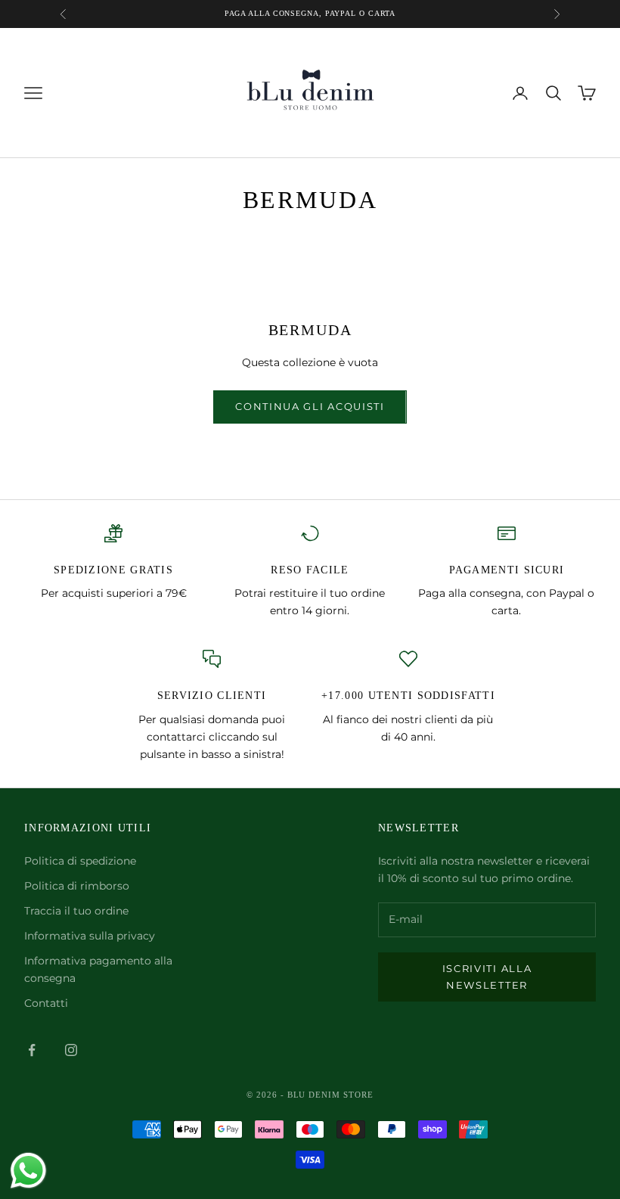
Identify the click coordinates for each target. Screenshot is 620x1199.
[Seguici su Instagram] (71, 1050)
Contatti (46, 1003)
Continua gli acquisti (310, 406)
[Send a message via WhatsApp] (28, 1170)
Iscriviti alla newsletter (487, 976)
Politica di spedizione (80, 861)
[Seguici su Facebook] (31, 1050)
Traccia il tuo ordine (76, 911)
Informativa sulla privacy (89, 936)
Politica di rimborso (76, 886)
